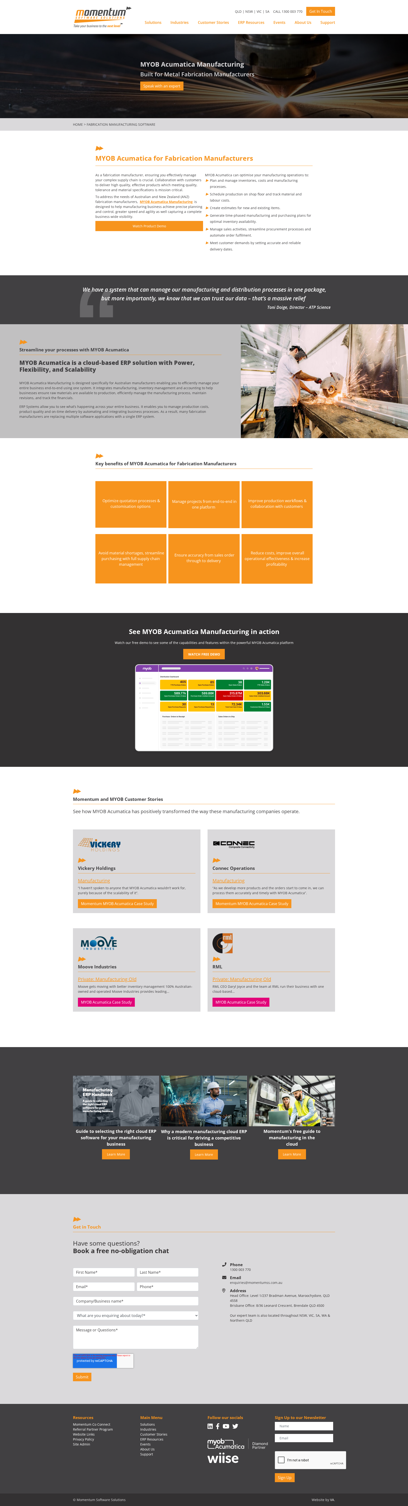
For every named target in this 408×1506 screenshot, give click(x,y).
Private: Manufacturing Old (107, 979)
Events (279, 22)
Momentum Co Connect (91, 1424)
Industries (179, 22)
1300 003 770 (240, 1269)
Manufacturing (94, 880)
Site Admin (81, 1444)
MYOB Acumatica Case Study (106, 1002)
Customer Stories (213, 22)
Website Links (84, 1434)
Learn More (116, 1154)
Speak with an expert (161, 86)
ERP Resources (251, 22)
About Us (303, 22)
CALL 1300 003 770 (287, 11)
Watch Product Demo (149, 226)
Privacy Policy (83, 1439)
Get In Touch (320, 11)
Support (327, 22)
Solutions (153, 22)
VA (332, 1499)
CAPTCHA (282, 1447)
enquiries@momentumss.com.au (256, 1282)
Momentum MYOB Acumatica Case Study (117, 903)
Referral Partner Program (93, 1429)
